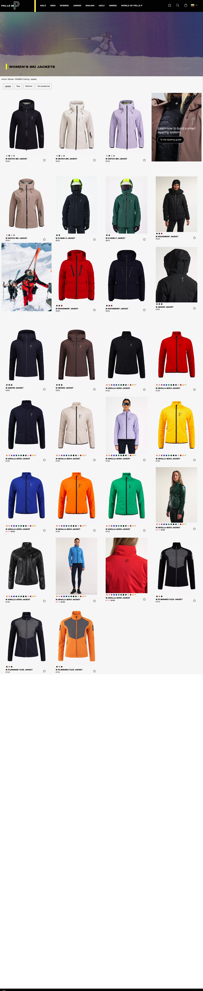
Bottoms (28, 86)
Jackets (34, 79)
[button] (169, 5)
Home (3, 79)
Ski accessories (44, 86)
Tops (18, 86)
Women (11, 79)
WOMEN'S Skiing (22, 79)
